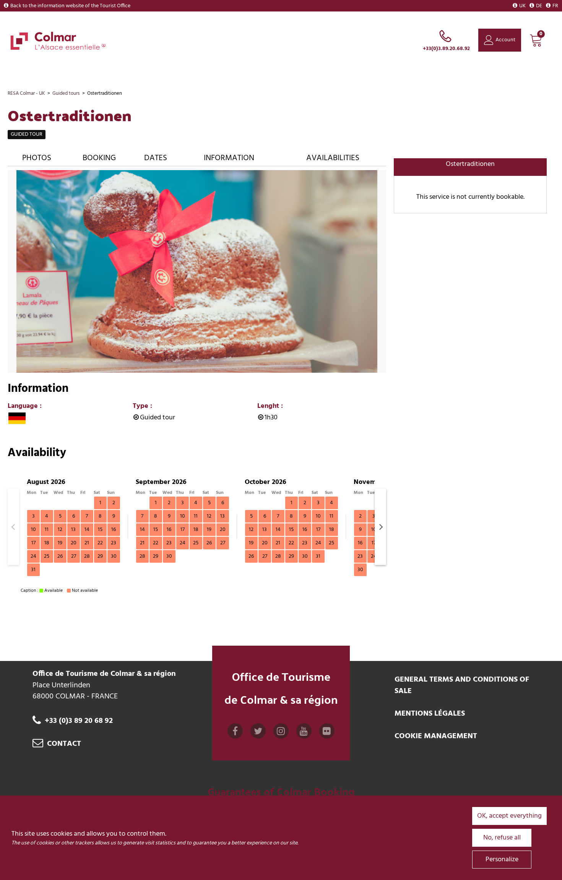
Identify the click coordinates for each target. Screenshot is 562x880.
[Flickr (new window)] (327, 733)
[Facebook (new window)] (235, 733)
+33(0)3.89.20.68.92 (446, 48)
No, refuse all (502, 837)
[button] (536, 40)
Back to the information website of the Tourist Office (70, 6)
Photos (36, 158)
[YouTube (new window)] (304, 733)
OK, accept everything (509, 816)
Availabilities (332, 158)
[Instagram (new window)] (281, 733)
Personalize (502, 859)
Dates (155, 158)
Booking (99, 158)
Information (229, 158)
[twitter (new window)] (258, 733)
